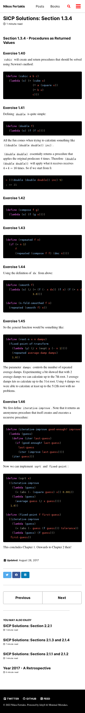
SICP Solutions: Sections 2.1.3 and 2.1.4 (36, 640)
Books (55, 6)
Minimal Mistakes (58, 705)
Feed (46, 698)
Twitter (12, 698)
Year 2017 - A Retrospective (27, 668)
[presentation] (10, 168)
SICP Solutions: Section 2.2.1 (27, 626)
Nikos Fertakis (14, 6)
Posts (40, 6)
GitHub (31, 698)
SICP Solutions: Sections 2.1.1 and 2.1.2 (35, 654)
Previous (22, 598)
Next (62, 598)
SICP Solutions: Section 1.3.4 (37, 18)
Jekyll (42, 705)
